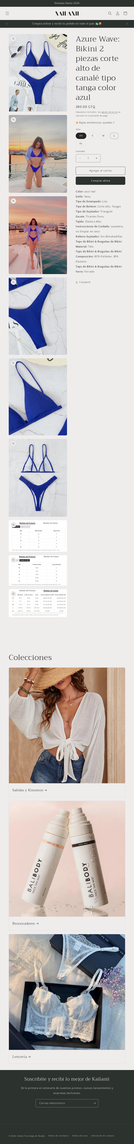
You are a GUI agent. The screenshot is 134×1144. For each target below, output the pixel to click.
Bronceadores (23, 923)
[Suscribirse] (94, 1103)
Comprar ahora (100, 180)
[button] (7, 13)
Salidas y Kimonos (27, 790)
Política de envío (80, 1136)
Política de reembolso (58, 1136)
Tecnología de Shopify (34, 1136)
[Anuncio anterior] (7, 24)
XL (82, 144)
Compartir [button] (85, 282)
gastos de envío (110, 112)
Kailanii (20, 1136)
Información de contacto (102, 1136)
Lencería (19, 1057)
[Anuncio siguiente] (127, 24)
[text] (100, 191)
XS (81, 135)
